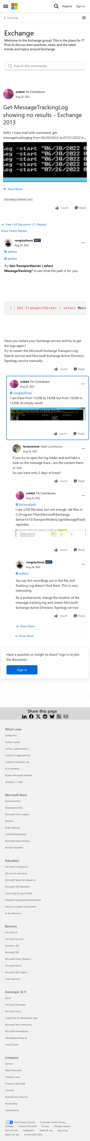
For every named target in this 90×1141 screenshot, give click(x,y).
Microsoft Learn (13, 1011)
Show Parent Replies (14, 231)
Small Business (12, 978)
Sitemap (9, 1126)
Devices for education (16, 873)
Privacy (45, 1126)
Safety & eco (46, 1130)
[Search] (56, 6)
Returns (9, 821)
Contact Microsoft (27, 1126)
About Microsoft (13, 1070)
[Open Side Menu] (5, 6)
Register (67, 6)
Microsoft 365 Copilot (16, 972)
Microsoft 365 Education (17, 886)
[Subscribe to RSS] (59, 716)
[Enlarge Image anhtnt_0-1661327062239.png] (51, 533)
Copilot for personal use (17, 762)
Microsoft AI (11, 932)
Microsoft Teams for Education (20, 880)
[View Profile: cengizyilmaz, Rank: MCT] (8, 243)
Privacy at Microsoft (15, 1083)
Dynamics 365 (12, 945)
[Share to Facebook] (31, 716)
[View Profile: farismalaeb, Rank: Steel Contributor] (17, 448)
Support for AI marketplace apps (21, 1017)
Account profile (12, 801)
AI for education (13, 913)
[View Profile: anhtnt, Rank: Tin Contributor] (8, 94)
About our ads (12, 1134)
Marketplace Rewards (16, 1037)
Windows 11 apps (14, 781)
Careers (9, 1063)
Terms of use (11, 1130)
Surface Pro (11, 735)
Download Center (14, 807)
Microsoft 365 (12, 952)
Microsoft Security (14, 939)
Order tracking (12, 827)
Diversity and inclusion (16, 1096)
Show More (15, 189)
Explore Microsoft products (18, 775)
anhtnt (20, 92)
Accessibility (11, 1103)
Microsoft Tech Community (18, 1024)
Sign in (22, 670)
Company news (12, 1076)
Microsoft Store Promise (17, 840)
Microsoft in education (16, 866)
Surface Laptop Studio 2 (17, 748)
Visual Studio (11, 1044)
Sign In (80, 6)
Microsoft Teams (13, 965)
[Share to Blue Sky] (52, 716)
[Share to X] (38, 716)
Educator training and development (23, 899)
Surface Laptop (12, 742)
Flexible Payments (14, 847)
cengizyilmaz (24, 240)
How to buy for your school (18, 893)
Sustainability (12, 1110)
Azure (8, 998)
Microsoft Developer (15, 1004)
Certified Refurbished (16, 834)
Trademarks (29, 1130)
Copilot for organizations (17, 755)
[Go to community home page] (14, 6)
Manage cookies (62, 1126)
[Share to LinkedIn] (24, 716)
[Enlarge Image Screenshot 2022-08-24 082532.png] (47, 413)
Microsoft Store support (17, 814)
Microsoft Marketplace (16, 1031)
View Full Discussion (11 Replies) (25, 224)
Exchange (13, 17)
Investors (9, 1090)
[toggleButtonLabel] (84, 18)
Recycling (62, 1130)
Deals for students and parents (20, 906)
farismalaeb (31, 446)
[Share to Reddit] (45, 716)
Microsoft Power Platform (18, 958)
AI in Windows (12, 768)
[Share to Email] (66, 716)
